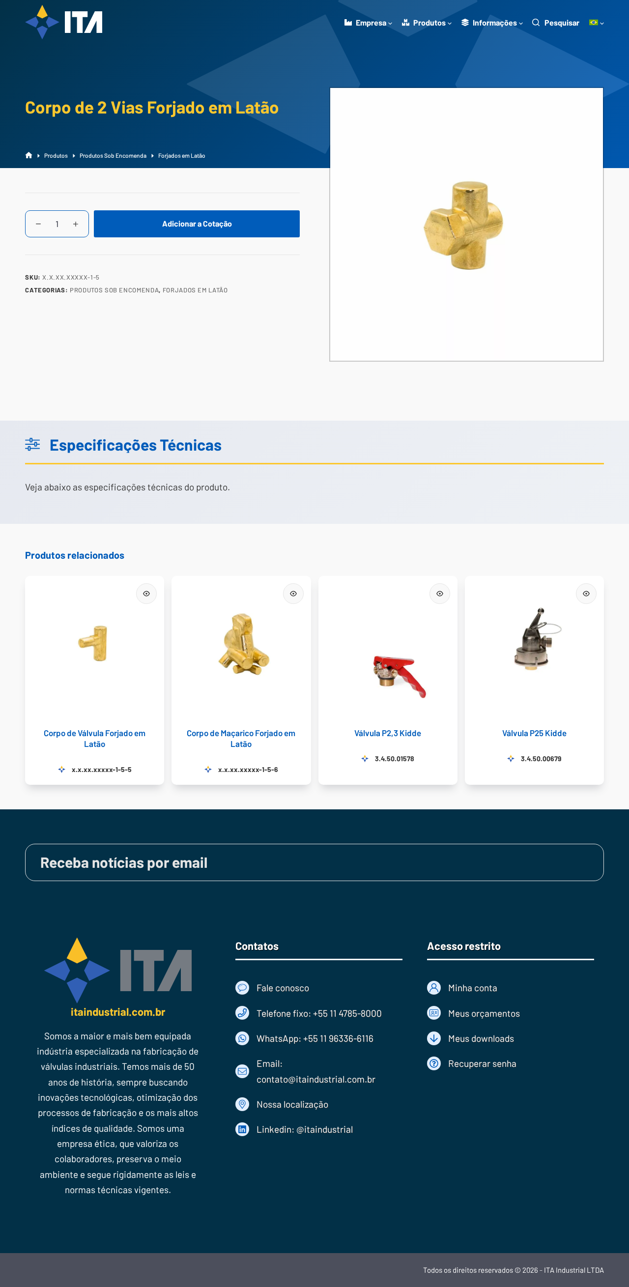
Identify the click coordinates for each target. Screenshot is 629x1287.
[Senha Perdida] (510, 1063)
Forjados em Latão (195, 290)
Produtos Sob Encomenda (114, 290)
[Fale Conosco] (318, 987)
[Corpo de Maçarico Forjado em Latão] (241, 645)
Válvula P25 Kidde (534, 733)
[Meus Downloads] (510, 1038)
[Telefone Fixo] (318, 1013)
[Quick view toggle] (146, 593)
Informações (495, 22)
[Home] (28, 155)
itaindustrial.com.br (118, 1011)
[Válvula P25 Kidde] (534, 645)
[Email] (318, 1071)
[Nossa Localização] (318, 1103)
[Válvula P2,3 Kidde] (387, 645)
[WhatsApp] (318, 1038)
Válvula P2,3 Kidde (387, 733)
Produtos (429, 22)
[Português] (596, 22)
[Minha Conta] (510, 987)
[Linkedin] (318, 1129)
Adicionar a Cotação (197, 223)
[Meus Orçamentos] (510, 1013)
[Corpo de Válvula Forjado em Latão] (94, 645)
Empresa (371, 22)
